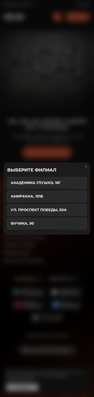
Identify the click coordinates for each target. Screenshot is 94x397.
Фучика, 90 (22, 223)
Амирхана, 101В (27, 196)
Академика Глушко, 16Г (36, 183)
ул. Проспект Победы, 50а (39, 210)
